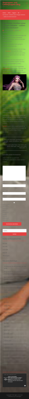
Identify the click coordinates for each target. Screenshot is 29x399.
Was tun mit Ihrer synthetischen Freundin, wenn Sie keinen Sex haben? (14, 141)
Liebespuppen (6, 68)
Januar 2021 (7, 330)
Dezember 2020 (8, 333)
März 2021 (7, 326)
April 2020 (6, 361)
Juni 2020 (6, 354)
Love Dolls (5, 249)
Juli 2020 (6, 351)
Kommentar (6, 164)
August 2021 (7, 312)
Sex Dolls (5, 243)
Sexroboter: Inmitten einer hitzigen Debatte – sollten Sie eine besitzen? (14, 25)
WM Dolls (5, 246)
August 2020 (7, 347)
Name (5, 183)
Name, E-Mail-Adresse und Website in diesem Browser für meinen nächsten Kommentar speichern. (6, 212)
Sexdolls (5, 126)
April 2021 (6, 323)
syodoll (17, 30)
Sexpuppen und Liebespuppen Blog (11, 3)
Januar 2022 (7, 305)
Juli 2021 (6, 316)
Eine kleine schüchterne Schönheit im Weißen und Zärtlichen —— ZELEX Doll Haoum (14, 290)
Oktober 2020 (7, 340)
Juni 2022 (6, 302)
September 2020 (8, 344)
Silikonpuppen (6, 255)
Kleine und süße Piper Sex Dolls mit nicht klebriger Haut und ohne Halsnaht (15, 146)
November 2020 (8, 337)
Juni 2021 (6, 319)
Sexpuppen (8, 51)
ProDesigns (18, 396)
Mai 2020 (6, 358)
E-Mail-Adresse (5, 190)
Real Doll (5, 252)
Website (5, 197)
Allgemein (5, 32)
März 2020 (7, 365)
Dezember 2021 (8, 309)
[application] (14, 380)
